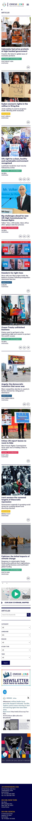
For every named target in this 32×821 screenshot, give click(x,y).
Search (6, 663)
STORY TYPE (5, 646)
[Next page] (6, 583)
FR (28, 179)
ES (24, 179)
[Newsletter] (16, 677)
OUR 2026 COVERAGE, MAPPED (17, 602)
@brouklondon (17, 715)
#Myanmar (6, 701)
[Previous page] (3, 583)
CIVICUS (9, 698)
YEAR (3, 654)
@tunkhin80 (7, 717)
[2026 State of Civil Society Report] (16, 748)
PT (28, 404)
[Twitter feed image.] (16, 726)
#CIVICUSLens (8, 715)
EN (28, 67)
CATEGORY (4, 624)
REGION (3, 639)
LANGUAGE (4, 631)
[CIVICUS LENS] (13, 4)
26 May (15, 698)
